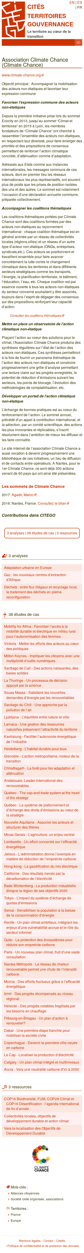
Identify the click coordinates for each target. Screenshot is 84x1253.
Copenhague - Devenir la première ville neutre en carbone (41, 1045)
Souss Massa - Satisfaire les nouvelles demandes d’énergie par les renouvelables (39, 695)
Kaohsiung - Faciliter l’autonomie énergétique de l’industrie (40, 739)
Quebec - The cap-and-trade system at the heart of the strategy (42, 795)
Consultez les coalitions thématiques (35, 315)
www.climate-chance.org (21, 75)
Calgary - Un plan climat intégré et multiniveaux (41, 1062)
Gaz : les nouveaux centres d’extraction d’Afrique (35, 577)
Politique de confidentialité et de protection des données (43, 1246)
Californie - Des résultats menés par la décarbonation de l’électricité (34, 876)
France (16, 1214)
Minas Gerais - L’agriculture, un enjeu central (39, 834)
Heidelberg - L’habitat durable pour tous (35, 748)
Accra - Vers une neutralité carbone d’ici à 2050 (41, 1069)
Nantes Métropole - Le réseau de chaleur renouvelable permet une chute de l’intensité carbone (40, 969)
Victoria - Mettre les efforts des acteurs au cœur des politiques (41, 646)
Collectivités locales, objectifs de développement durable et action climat (36, 1118)
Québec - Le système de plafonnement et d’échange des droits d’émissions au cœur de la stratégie (41, 810)
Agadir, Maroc (23, 494)
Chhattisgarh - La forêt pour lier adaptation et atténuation (39, 771)
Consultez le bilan (52, 503)
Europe (16, 1220)
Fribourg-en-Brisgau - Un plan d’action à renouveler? (36, 1021)
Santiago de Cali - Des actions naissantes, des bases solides (41, 670)
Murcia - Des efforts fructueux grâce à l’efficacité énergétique (42, 984)
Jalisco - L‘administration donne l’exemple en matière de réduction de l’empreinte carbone (40, 856)
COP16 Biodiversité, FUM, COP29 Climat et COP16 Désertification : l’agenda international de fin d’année (41, 1103)
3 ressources (67, 532)
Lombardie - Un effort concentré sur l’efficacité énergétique (40, 844)
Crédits (60, 1240)
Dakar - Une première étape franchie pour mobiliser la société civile (37, 1033)
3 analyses (15, 532)
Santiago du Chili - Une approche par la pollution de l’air (35, 707)
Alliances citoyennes (25, 1193)
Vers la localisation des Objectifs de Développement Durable (32, 1131)
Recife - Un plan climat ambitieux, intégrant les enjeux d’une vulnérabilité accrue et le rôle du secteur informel (41, 927)
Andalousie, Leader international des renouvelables (33, 783)
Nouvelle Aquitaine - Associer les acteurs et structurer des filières (38, 825)
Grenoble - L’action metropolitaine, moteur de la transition (41, 758)
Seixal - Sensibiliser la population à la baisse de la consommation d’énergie (39, 913)
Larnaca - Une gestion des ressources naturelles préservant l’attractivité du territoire (40, 727)
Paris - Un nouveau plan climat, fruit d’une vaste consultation (42, 954)
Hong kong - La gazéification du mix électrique (41, 866)
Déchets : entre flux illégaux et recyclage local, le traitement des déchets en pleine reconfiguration (41, 592)
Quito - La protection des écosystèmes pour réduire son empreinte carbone (38, 942)
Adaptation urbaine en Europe (28, 567)
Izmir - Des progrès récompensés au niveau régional (38, 996)
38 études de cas (40, 532)
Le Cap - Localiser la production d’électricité (39, 1054)
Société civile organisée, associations (37, 1199)
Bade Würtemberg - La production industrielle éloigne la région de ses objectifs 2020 (40, 888)
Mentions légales (30, 1240)
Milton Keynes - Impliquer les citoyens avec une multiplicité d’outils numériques (42, 658)
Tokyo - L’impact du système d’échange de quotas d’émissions (37, 900)
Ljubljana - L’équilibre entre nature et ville (36, 717)
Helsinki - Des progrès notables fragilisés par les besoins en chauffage (39, 1008)
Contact (48, 1240)
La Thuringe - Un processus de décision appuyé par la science (35, 683)
